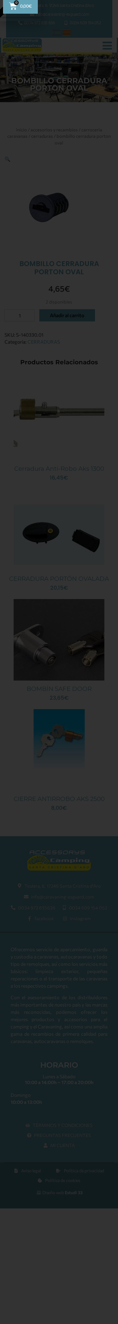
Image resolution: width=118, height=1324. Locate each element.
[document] (59, 662)
